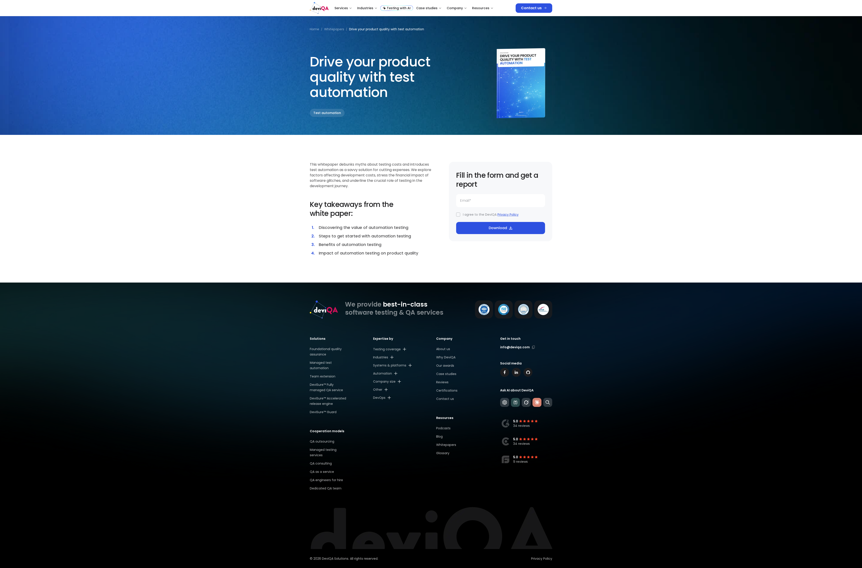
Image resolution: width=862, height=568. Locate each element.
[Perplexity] (515, 402)
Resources (480, 8)
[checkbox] (458, 215)
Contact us (531, 8)
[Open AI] (504, 402)
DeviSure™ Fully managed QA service (326, 387)
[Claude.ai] (536, 402)
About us (443, 349)
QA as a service (322, 471)
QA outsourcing (322, 441)
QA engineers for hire (326, 480)
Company (455, 8)
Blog (439, 436)
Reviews (442, 382)
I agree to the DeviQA (491, 215)
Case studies (427, 8)
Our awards (445, 365)
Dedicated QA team (325, 488)
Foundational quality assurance (326, 352)
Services (341, 8)
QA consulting (321, 463)
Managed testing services (323, 452)
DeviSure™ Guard (323, 412)
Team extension (322, 376)
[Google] (547, 402)
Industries (365, 8)
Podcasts (443, 428)
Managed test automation (321, 365)
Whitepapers (446, 445)
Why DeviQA (445, 357)
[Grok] (526, 402)
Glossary (442, 453)
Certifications (446, 390)
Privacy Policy (508, 214)
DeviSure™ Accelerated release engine (328, 401)
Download (498, 227)
